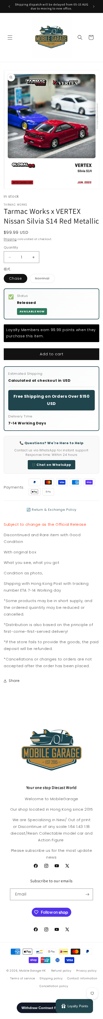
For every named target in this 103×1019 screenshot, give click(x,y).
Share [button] (14, 680)
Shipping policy (51, 978)
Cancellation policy (54, 986)
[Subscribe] (87, 894)
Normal (45, 279)
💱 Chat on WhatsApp (51, 465)
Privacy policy (86, 971)
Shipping (10, 239)
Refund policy (61, 971)
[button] (10, 37)
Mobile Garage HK (32, 971)
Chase (15, 278)
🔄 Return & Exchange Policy (51, 509)
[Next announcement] (93, 6)
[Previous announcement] (9, 6)
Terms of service (22, 978)
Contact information (82, 978)
